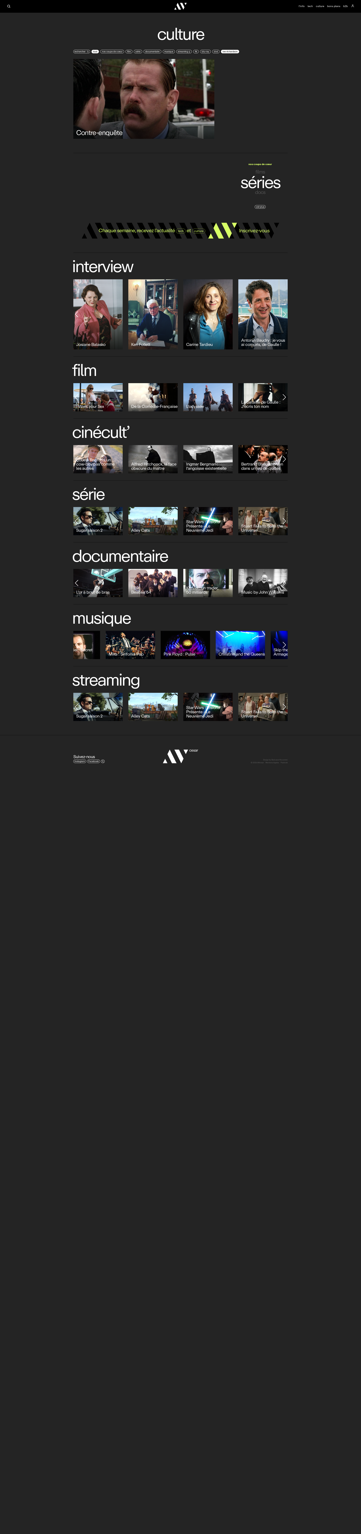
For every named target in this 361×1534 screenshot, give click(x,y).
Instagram (79, 761)
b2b (345, 6)
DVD (216, 51)
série (137, 51)
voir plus (260, 207)
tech (310, 6)
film (129, 51)
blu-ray (205, 51)
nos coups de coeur (112, 51)
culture (320, 6)
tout (95, 51)
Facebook (93, 761)
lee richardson (230, 51)
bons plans (333, 6)
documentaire (152, 51)
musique (168, 51)
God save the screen (279, 759)
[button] (77, 314)
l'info (302, 6)
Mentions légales (272, 762)
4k (196, 51)
